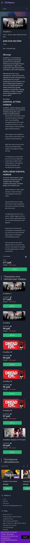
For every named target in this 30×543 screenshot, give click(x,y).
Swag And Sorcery (8, 519)
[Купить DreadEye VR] (14, 345)
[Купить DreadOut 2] (14, 286)
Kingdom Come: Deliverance (11, 481)
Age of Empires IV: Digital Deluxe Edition (14, 523)
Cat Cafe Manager (8, 527)
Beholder (5, 529)
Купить (15, 269)
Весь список (4, 466)
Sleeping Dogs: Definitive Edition (12, 516)
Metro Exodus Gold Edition (10, 521)
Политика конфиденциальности (12, 505)
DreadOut (6, 323)
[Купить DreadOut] (14, 315)
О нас (4, 499)
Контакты (6, 503)
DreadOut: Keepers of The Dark (14, 440)
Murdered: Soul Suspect (9, 525)
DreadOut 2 (7, 294)
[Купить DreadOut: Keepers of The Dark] (14, 432)
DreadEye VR (7, 352)
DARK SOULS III (7, 514)
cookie (3, 542)
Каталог (5, 501)
